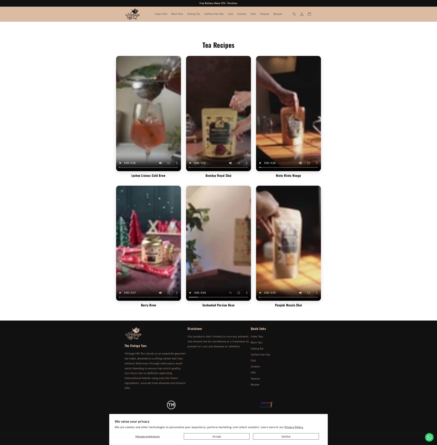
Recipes (255, 384)
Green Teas (257, 336)
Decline (286, 436)
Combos (255, 366)
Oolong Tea (257, 348)
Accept (217, 436)
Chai (253, 360)
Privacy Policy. (294, 427)
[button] (294, 14)
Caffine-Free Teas (260, 354)
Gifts (253, 372)
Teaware (255, 378)
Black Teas (257, 342)
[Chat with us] (429, 437)
